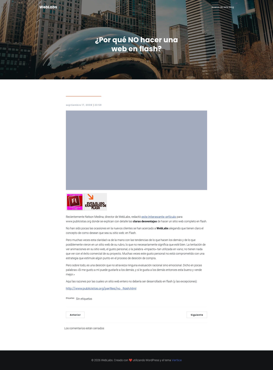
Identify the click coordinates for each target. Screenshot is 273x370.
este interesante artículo (158, 217)
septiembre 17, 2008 (79, 105)
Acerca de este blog (223, 7)
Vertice (177, 360)
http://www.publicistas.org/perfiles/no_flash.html (101, 288)
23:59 (98, 105)
